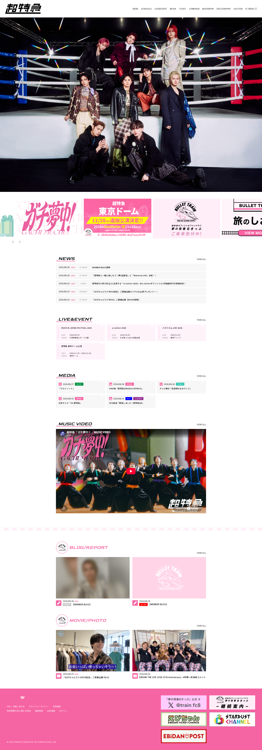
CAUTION (238, 8)
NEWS (135, 8)
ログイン (63, 710)
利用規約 (57, 706)
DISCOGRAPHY (224, 8)
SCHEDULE (146, 8)
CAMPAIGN (194, 8)
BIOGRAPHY (208, 8)
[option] (48, 218)
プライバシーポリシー (39, 706)
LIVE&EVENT (160, 8)
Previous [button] (13, 242)
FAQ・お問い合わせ (16, 706)
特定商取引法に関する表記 (19, 710)
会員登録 (51, 710)
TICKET (182, 8)
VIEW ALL (201, 259)
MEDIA (173, 8)
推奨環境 (39, 710)
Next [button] (19, 242)
